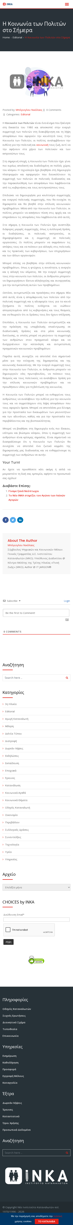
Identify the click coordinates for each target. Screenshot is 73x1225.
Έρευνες (10, 778)
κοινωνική (42, 144)
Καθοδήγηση (11, 1062)
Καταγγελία (10, 1082)
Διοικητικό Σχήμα (14, 1022)
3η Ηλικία (10, 704)
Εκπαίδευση (12, 763)
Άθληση (9, 726)
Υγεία (8, 852)
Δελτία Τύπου (13, 733)
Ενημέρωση (9, 1055)
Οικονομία (11, 815)
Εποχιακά (10, 770)
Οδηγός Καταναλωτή (17, 807)
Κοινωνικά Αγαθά (15, 792)
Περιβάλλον (12, 822)
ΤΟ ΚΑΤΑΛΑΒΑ (46, 1221)
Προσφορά (9, 1069)
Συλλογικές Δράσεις (17, 829)
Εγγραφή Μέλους (13, 1076)
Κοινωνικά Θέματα (16, 800)
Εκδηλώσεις (12, 755)
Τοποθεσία (10, 1029)
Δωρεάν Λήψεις (14, 748)
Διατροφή (11, 741)
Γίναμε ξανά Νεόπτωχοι (23, 491)
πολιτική (57, 1216)
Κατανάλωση (12, 785)
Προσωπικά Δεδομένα (17, 1129)
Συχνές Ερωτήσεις (14, 1015)
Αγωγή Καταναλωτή (16, 718)
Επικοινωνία (11, 1035)
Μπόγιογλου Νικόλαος (29, 109)
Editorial (25, 114)
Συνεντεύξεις (13, 837)
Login (66, 600)
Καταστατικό (11, 1116)
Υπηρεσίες (11, 859)
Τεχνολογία (12, 844)
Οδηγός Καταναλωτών (17, 1009)
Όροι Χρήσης (11, 1123)
